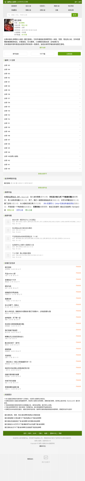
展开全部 (42, 47)
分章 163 (7, 74)
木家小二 (7, 389)
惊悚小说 (28, 10)
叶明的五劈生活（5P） (16, 197)
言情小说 (42, 10)
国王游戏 (27, 39)
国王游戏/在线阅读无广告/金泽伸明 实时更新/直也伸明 (22, 421)
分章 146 (7, 144)
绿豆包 (7, 313)
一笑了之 (7, 370)
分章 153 (7, 115)
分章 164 (7, 69)
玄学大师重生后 (70, 200)
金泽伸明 (21, 23)
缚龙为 (8, 286)
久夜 (6, 275)
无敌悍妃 (8, 355)
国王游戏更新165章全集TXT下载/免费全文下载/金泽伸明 (23, 418)
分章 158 (7, 94)
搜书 (80, 2)
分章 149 (7, 131)
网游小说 (56, 6)
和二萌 (7, 307)
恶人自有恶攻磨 (17, 200)
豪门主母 (11, 203)
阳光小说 (24, 25)
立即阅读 (69, 54)
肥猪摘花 (7, 351)
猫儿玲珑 (7, 332)
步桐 (6, 338)
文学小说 (19, 210)
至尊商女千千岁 (10, 280)
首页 (25, 433)
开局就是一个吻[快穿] (20, 207)
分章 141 (7, 165)
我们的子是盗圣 (11, 330)
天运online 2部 (10, 273)
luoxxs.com (22, 2)
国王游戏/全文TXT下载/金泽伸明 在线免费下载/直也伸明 (23, 427)
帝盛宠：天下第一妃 (13, 318)
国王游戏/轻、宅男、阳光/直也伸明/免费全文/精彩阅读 (22, 415)
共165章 (24, 35)
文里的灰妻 (12, 374)
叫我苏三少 (8, 294)
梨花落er (7, 376)
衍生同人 (42, 6)
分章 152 (7, 119)
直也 (10, 39)
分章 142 (7, 160)
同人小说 (28, 210)
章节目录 (16, 54)
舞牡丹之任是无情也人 (14, 337)
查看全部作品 (42, 188)
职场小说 (10, 210)
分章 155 (7, 107)
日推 (56, 10)
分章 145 (7, 148)
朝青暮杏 (7, 326)
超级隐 (8, 349)
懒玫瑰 (7, 282)
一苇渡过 (7, 301)
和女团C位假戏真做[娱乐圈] (14, 324)
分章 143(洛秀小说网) (11, 156)
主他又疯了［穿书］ (13, 343)
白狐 (6, 357)
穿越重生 (14, 10)
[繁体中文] (53, 433)
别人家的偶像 (39, 197)
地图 (45, 433)
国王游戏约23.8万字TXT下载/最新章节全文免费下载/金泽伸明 (24, 424)
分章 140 (7, 169)
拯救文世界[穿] (11, 292)
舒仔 (6, 288)
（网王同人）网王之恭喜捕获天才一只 (18, 362)
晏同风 (7, 345)
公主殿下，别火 (12, 305)
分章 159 (7, 90)
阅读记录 (71, 10)
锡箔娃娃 (7, 364)
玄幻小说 (28, 6)
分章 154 (7, 111)
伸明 (14, 39)
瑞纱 (6, 383)
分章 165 (7, 65)
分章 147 (7, 140)
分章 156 (7, 102)
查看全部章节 (42, 174)
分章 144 (7, 152)
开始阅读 (78, 267)
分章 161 (7, 82)
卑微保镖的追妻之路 (12, 387)
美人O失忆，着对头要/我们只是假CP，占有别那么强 (28, 311)
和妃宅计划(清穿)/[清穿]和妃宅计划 (17, 368)
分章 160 (7, 86)
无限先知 (40, 207)
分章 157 (7, 98)
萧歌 (6, 320)
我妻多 (8, 299)
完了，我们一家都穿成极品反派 (44, 200)
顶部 (60, 433)
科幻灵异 (71, 6)
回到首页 (14, 6)
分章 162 (7, 78)
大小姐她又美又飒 (30, 203)
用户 (76, 2)
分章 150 (7, 127)
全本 (34, 433)
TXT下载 (42, 54)
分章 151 (7, 123)
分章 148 (7, 136)
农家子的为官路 (10, 381)
